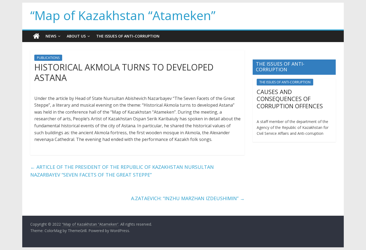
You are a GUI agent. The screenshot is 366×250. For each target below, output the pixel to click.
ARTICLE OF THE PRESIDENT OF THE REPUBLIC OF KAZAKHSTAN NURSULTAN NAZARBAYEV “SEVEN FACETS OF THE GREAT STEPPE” (122, 171)
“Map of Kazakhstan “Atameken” (122, 15)
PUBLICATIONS (48, 57)
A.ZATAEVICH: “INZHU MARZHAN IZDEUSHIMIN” (188, 198)
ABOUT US (76, 36)
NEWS (51, 36)
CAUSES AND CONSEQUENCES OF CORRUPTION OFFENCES (290, 99)
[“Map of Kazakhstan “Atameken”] (36, 36)
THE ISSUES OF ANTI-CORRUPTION (127, 36)
